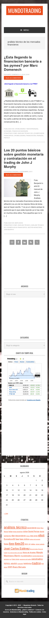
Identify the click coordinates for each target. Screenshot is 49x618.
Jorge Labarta (40, 544)
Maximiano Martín (12, 555)
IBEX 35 (27, 544)
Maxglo (39, 552)
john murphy (9, 229)
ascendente (32, 527)
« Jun (6, 513)
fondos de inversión (34, 539)
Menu (26, 30)
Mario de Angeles (29, 552)
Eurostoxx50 (9, 538)
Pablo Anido (15, 559)
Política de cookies (35, 612)
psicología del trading (25, 559)
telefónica (27, 563)
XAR (10, 566)
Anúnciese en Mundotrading (19, 612)
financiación (31, 135)
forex (6, 543)
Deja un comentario (13, 78)
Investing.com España (33, 400)
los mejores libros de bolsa (15, 553)
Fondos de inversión (20, 131)
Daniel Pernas (33, 531)
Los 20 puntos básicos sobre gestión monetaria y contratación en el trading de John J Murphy (24, 158)
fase (17, 539)
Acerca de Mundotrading (13, 610)
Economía (7, 131)
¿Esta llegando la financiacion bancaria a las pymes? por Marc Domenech (23, 63)
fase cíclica (24, 539)
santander (20, 563)
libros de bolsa (34, 549)
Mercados (19, 223)
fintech (7, 138)
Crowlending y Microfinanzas (26, 129)
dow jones (34, 535)
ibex (11, 543)
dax (13, 535)
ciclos (25, 531)
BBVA (38, 528)
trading (36, 563)
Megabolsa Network (29, 605)
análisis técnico (24, 225)
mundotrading (26, 555)
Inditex (33, 544)
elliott (41, 535)
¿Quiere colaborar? (28, 610)
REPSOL (7, 563)
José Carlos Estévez (17, 548)
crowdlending (19, 135)
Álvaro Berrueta (19, 567)
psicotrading (37, 558)
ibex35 (19, 543)
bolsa (11, 531)
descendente (20, 535)
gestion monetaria (35, 227)
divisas (28, 536)
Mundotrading (24, 10)
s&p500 (14, 563)
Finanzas (40, 135)
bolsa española (18, 531)
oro (10, 559)
